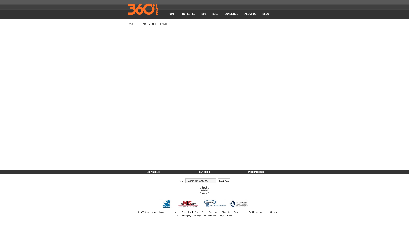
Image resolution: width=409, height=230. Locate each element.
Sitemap (273, 212)
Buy (203, 14)
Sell (215, 14)
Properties (188, 14)
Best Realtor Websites (258, 212)
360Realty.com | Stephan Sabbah (146, 9)
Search (182, 181)
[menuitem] (171, 14)
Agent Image (196, 216)
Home (171, 14)
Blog (265, 14)
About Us (250, 14)
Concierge (231, 14)
